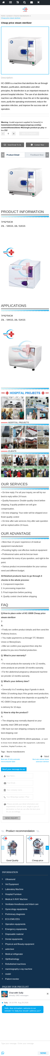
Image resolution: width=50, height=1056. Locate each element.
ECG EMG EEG (12, 919)
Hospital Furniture (13, 894)
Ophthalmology (12, 959)
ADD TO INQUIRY (29, 134)
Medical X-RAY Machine (16, 899)
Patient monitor (12, 979)
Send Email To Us (14, 145)
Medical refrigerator (14, 954)
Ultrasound (10, 879)
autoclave (9, 949)
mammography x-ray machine (18, 969)
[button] (21, 71)
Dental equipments (13, 939)
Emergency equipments (16, 929)
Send (43, 1053)
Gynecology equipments (16, 909)
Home (3, 16)
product (9, 16)
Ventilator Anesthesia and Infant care (21, 904)
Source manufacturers (21, 16)
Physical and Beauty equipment (19, 944)
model (8, 974)
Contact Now (39, 145)
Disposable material (14, 934)
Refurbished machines (15, 964)
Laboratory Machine (14, 889)
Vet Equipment (12, 884)
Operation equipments (15, 924)
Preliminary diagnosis (15, 914)
